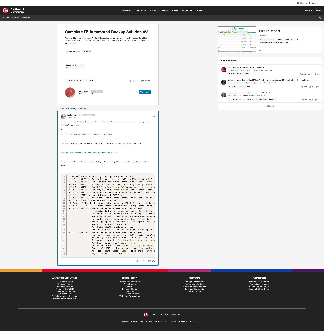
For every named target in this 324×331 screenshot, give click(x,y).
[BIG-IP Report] (237, 39)
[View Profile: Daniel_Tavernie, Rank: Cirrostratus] (63, 116)
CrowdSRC (16, 17)
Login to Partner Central (259, 289)
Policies (134, 322)
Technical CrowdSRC (65, 289)
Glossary (130, 287)
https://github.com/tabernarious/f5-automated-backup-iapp (86, 134)
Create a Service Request (194, 287)
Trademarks (125, 322)
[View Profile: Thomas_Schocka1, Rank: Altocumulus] (223, 69)
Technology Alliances (259, 284)
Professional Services (194, 284)
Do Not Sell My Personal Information (174, 322)
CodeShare (26, 17)
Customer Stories (129, 289)
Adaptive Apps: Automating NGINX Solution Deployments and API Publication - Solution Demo (268, 80)
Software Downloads (194, 289)
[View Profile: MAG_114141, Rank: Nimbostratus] (70, 92)
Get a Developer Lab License (65, 296)
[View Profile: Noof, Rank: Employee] (223, 94)
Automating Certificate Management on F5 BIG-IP (249, 93)
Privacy (141, 322)
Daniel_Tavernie (73, 115)
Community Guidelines (65, 291)
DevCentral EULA (65, 294)
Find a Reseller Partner (259, 282)
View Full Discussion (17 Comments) (73, 109)
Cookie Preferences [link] (197, 322)
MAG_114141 (83, 91)
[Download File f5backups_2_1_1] (82, 66)
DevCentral (6, 17)
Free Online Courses (129, 294)
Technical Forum (64, 284)
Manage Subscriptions (194, 282)
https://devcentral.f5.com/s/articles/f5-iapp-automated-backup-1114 (89, 152)
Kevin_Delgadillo (234, 83)
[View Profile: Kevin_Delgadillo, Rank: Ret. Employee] (223, 82)
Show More (72, 44)
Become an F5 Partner (259, 287)
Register (308, 10)
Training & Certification (129, 296)
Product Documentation (129, 282)
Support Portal (194, 291)
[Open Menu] (320, 17)
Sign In (318, 10)
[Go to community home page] (13, 10)
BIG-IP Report (269, 31)
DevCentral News (65, 282)
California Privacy (152, 322)
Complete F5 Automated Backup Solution (246, 67)
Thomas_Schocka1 (235, 70)
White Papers (130, 284)
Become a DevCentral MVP (65, 299)
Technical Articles (65, 287)
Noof (230, 95)
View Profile (144, 92)
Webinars (130, 291)
